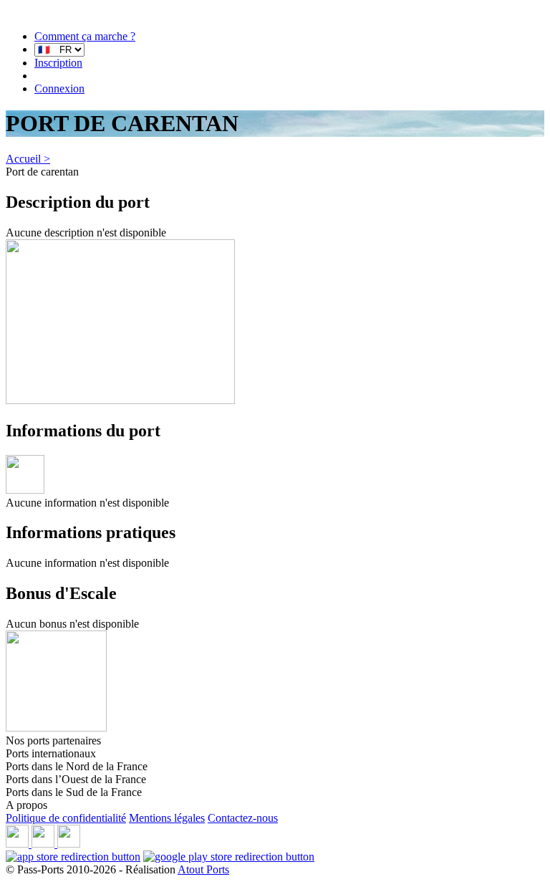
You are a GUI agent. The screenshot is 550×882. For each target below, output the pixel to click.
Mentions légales (167, 818)
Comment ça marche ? (84, 36)
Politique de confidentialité (66, 818)
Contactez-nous (243, 818)
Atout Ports (203, 869)
